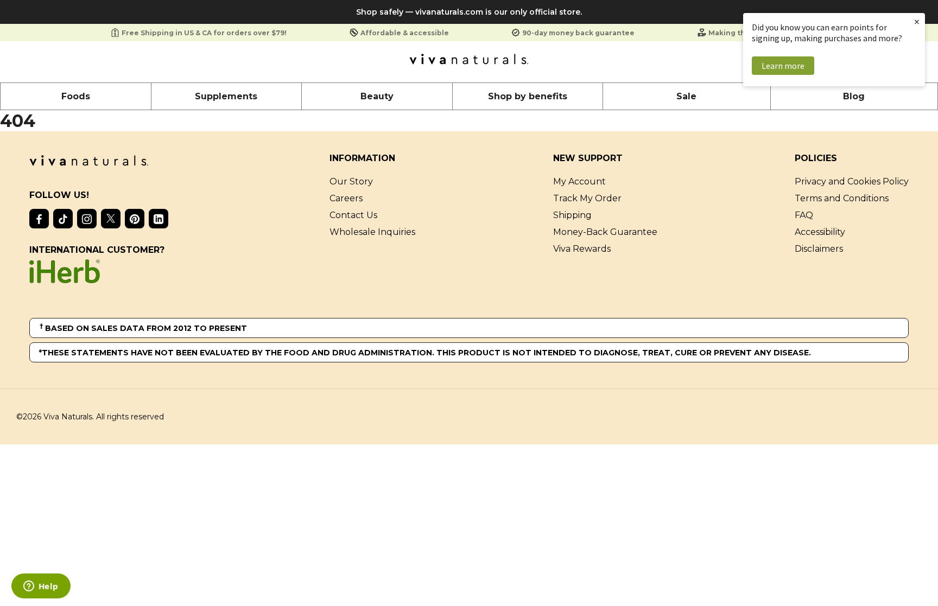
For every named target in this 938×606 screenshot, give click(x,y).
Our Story (351, 181)
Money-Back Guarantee (605, 232)
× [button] (917, 21)
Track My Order (587, 198)
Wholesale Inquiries (372, 232)
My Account (579, 181)
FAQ (804, 215)
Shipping (572, 215)
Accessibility (820, 232)
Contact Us (353, 215)
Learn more (783, 65)
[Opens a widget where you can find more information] (41, 587)
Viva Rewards (582, 249)
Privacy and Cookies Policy (852, 181)
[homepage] (469, 62)
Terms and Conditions (842, 198)
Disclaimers (819, 249)
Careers (346, 198)
